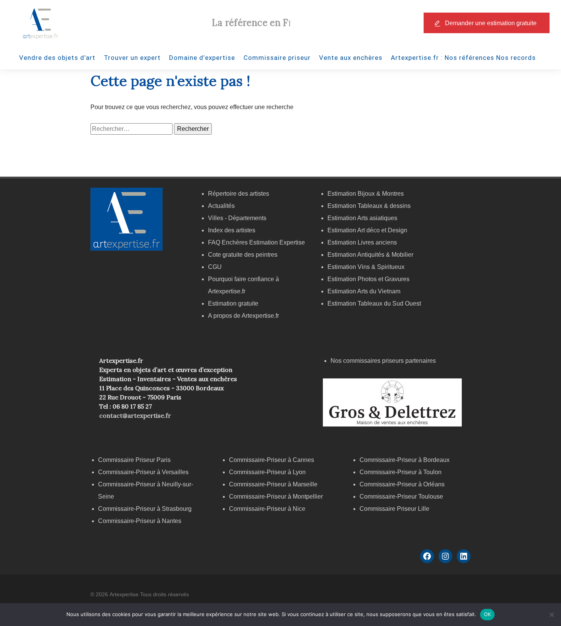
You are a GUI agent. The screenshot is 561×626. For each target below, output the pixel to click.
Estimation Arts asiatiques (362, 218)
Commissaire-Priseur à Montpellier (276, 496)
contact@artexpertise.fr (135, 415)
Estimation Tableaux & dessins (369, 206)
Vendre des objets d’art (57, 57)
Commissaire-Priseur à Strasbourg (145, 508)
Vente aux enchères (350, 57)
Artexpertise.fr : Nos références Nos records (463, 57)
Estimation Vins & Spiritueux (366, 267)
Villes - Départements (237, 218)
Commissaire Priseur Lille (394, 508)
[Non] (551, 614)
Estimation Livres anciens (362, 242)
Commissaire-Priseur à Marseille (273, 484)
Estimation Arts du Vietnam (363, 291)
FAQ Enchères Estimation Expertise (256, 242)
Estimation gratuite (233, 303)
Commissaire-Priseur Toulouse (401, 496)
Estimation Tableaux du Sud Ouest (374, 303)
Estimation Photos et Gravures (368, 279)
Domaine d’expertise (202, 57)
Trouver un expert (132, 57)
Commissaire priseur (277, 57)
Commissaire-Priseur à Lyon (267, 472)
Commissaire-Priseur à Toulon (400, 472)
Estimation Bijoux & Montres (365, 193)
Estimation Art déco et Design (367, 230)
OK (487, 614)
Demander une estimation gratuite (491, 23)
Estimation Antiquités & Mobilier (370, 254)
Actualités (221, 206)
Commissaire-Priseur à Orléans (402, 484)
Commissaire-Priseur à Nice (267, 508)
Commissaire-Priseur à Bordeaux (404, 460)
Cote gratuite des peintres (242, 254)
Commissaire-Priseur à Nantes (139, 521)
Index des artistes (231, 230)
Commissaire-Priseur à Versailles (143, 472)
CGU (215, 267)
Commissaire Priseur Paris (134, 460)
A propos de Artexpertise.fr (243, 315)
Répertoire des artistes (238, 193)
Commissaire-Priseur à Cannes (272, 460)
